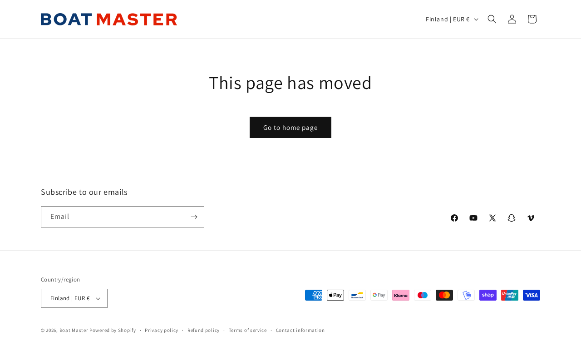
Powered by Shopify (112, 330)
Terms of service (248, 330)
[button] (492, 19)
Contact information (300, 330)
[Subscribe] (194, 216)
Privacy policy (161, 330)
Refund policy (203, 330)
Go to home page (290, 127)
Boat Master (74, 330)
